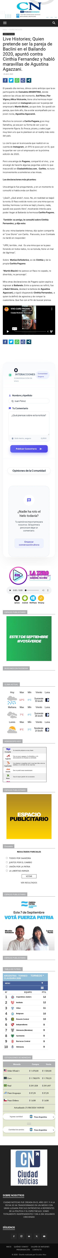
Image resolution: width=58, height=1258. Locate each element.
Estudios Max (41, 1254)
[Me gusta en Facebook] (23, 80)
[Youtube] (44, 1236)
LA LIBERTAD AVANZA (19, 870)
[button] (4, 23)
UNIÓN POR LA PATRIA (19, 866)
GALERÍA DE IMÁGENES (40, 1247)
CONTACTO (37, 1249)
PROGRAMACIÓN (23, 1249)
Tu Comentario (20, 408)
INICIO (8, 1247)
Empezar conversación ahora (29, 543)
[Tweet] (11, 80)
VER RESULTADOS (29, 882)
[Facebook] (14, 1236)
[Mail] (29, 1236)
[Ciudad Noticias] (29, 9)
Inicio (5, 29)
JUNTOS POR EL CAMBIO (20, 862)
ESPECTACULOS (16, 29)
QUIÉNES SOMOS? (21, 1247)
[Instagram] (21, 1236)
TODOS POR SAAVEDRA (20, 858)
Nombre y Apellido (22, 395)
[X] (36, 1236)
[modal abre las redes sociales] (28, 80)
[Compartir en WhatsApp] (17, 80)
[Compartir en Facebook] (5, 80)
